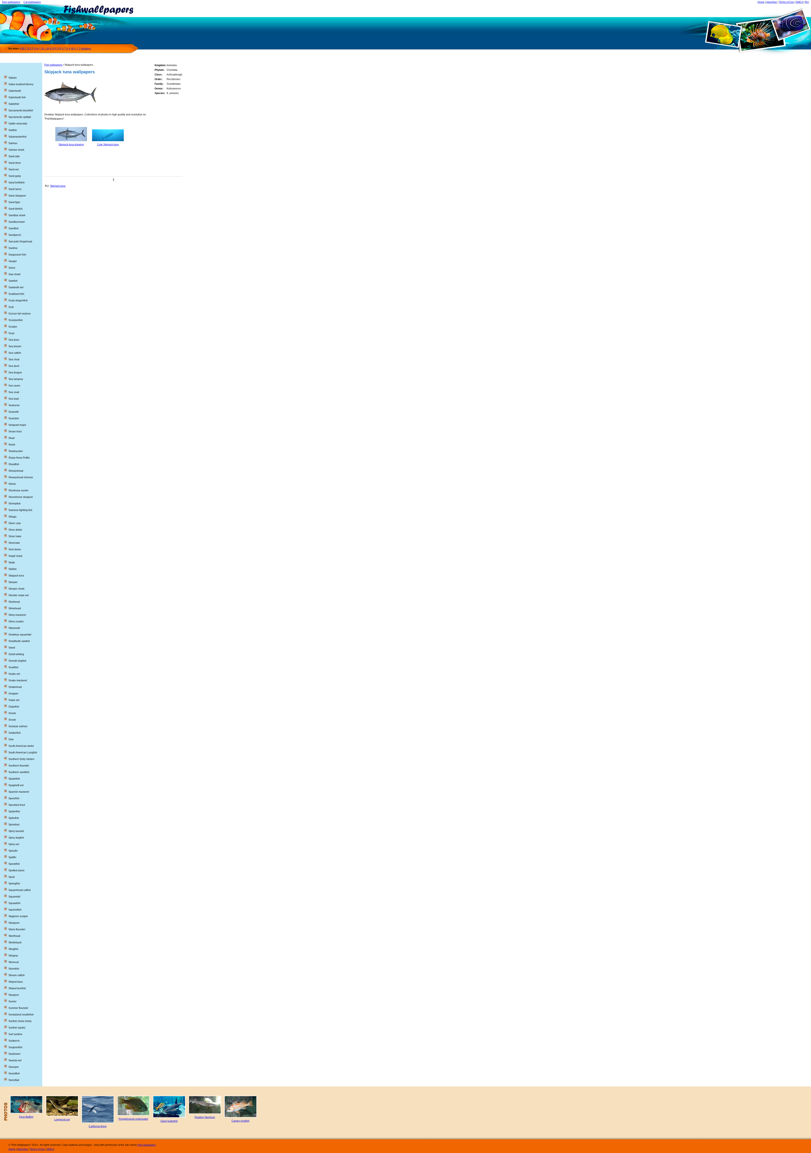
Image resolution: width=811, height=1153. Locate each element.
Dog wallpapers (11, 2)
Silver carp (14, 523)
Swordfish (14, 1073)
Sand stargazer (17, 195)
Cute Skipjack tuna (108, 144)
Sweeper (13, 1067)
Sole (11, 739)
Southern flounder (18, 765)
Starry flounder (16, 929)
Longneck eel (62, 1119)
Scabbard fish (16, 293)
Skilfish (12, 569)
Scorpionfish (15, 320)
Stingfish (13, 949)
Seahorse (14, 405)
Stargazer (14, 922)
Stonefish (13, 968)
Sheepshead (15, 470)
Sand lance (15, 189)
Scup (11, 333)
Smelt (11, 647)
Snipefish (13, 706)
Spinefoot (13, 824)
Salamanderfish (17, 136)
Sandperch (14, 235)
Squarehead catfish (19, 890)
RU (807, 2)
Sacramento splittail (19, 117)
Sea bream (14, 346)
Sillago (12, 516)
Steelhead (14, 935)
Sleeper (13, 582)
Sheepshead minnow (20, 477)
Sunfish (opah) (16, 1027)
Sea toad (13, 398)
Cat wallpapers (32, 2)
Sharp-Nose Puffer (19, 457)
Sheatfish (13, 464)
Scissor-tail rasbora (19, 313)
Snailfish (13, 667)
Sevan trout (15, 431)
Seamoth (13, 411)
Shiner (12, 483)
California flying (98, 1126)
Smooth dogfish (17, 660)
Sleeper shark (16, 588)
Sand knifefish (16, 182)
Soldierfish (14, 732)
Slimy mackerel (17, 614)
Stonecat (13, 962)
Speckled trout (16, 804)
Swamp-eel (15, 1060)
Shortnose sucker (18, 490)
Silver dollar (15, 529)
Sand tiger (14, 202)
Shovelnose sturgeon (20, 497)
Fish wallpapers (53, 64)
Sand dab (14, 156)
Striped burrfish (17, 988)
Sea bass (13, 339)
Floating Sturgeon (205, 1117)
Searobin (13, 418)
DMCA (799, 2)
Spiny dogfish (16, 837)
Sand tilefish (15, 208)
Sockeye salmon (17, 726)
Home (761, 2)
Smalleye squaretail (19, 634)
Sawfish (13, 280)
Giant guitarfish (169, 1121)
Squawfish (14, 903)
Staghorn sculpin (18, 916)
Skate (11, 562)
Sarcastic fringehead (20, 241)
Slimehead (14, 608)
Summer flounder (18, 1008)
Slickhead (14, 601)
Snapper (13, 693)
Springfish (14, 883)
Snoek (12, 713)
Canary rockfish (240, 1120)
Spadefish (14, 778)
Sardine (13, 248)
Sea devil (13, 366)
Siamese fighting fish (20, 510)
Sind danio (14, 549)
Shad (11, 438)
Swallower (14, 1053)
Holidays (86, 48)
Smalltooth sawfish (19, 641)
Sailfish (12, 130)
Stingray (13, 955)
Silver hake (14, 536)
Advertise (771, 2)
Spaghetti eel (16, 785)
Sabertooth (14, 90)
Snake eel (14, 673)
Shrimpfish (14, 503)
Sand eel (13, 169)
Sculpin (12, 326)
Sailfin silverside (17, 123)
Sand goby (14, 176)
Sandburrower (16, 221)
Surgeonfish (15, 1047)
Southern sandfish (18, 772)
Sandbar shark (16, 215)
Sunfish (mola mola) (19, 1021)
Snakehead (15, 687)
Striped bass (15, 981)
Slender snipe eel (18, 595)
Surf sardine (15, 1034)
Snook (12, 719)
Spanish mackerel (18, 791)
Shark (11, 444)
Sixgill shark (15, 556)
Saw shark (14, 274)
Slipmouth (14, 628)
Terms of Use (786, 2)
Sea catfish (14, 352)
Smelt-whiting (16, 654)
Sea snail (13, 392)
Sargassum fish (17, 254)
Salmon (12, 143)
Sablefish (13, 103)
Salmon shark (16, 149)
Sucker (12, 1001)
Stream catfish (16, 975)
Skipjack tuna (57, 185)
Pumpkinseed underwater (133, 1118)
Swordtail (13, 1080)
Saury (11, 267)
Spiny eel (13, 844)
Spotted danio (16, 870)
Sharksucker (15, 451)
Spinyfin (13, 850)
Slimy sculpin (16, 621)
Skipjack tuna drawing (71, 144)
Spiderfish (14, 811)
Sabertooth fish (17, 97)
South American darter (21, 746)
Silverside (14, 542)
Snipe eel (13, 700)
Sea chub (13, 359)
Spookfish (14, 863)
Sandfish (13, 228)
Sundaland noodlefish (21, 1014)
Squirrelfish (15, 909)
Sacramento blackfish (20, 110)
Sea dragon (15, 372)
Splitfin (12, 857)
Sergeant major (17, 424)
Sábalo (12, 77)
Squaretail (14, 896)
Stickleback (15, 942)
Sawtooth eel (15, 287)
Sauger (12, 261)
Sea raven (14, 385)
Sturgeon (13, 994)
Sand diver (14, 162)
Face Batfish (26, 1116)
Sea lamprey (15, 379)
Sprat (11, 877)
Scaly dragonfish (18, 300)
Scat (11, 307)
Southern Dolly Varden (21, 759)
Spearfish (13, 798)
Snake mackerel (17, 680)
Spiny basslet (16, 831)
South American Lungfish (22, 752)
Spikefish (13, 818)
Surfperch (14, 1040)
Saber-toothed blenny (20, 84)
